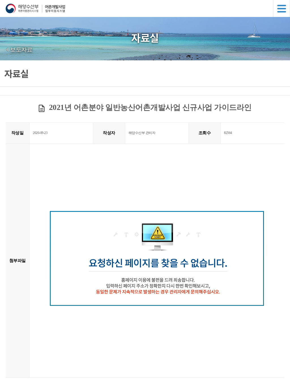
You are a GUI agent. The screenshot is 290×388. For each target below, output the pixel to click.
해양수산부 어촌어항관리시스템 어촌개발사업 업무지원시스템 (148, 8)
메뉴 (281, 8)
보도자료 (21, 49)
